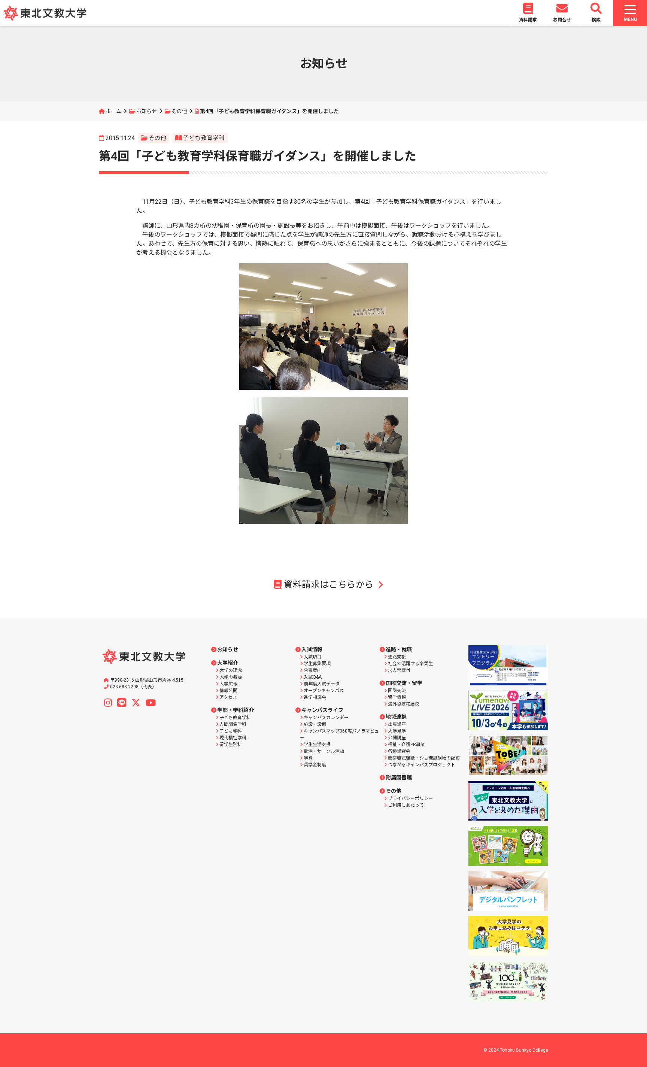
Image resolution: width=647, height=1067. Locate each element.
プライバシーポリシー (410, 798)
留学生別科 (230, 744)
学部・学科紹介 (235, 710)
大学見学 (397, 731)
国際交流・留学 (404, 683)
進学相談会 (315, 697)
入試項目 (313, 657)
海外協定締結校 (403, 704)
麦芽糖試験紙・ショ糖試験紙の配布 (424, 758)
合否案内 (313, 670)
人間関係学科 (232, 724)
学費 (308, 758)
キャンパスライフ (322, 710)
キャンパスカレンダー (326, 717)
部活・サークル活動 (324, 751)
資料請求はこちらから (329, 584)
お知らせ (146, 111)
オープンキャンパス (324, 690)
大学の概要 (230, 677)
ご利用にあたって (405, 805)
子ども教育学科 (204, 138)
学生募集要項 (317, 663)
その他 (179, 111)
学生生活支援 (317, 744)
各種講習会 (399, 751)
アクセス (228, 697)
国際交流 (397, 690)
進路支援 (397, 657)
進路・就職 (399, 649)
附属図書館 (399, 777)
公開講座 (397, 737)
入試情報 (311, 649)
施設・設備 (315, 724)
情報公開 (228, 690)
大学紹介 (227, 663)
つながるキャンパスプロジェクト (421, 764)
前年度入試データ (322, 683)
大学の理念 (230, 670)
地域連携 (396, 717)
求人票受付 (399, 670)
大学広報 (228, 683)
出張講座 (397, 724)
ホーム (113, 111)
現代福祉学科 (232, 737)
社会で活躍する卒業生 (410, 663)
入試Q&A (313, 677)
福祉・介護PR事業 (406, 744)
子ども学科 (230, 731)
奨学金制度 (315, 764)
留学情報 (397, 697)
